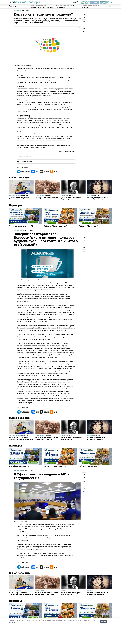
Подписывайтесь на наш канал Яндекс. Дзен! (85, 2)
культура (23, 161)
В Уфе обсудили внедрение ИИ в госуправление (65, 6)
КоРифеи (94, 2)
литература (30, 161)
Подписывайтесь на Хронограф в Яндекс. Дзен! (104, 2)
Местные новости (19, 230)
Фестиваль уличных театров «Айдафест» (90, 6)
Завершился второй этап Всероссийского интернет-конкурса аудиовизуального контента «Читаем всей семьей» (42, 6)
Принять (103, 621)
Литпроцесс (13, 6)
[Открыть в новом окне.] (23, 171)
